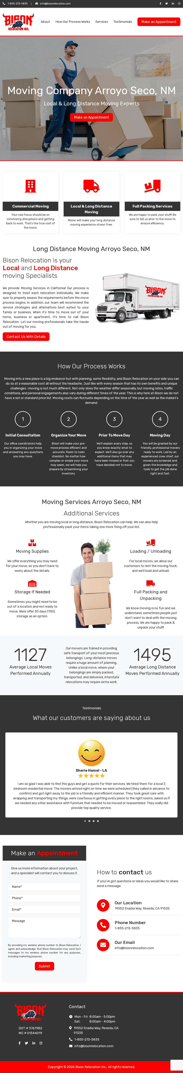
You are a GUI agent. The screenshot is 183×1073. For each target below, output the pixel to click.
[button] (85, 821)
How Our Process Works (72, 22)
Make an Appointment (158, 22)
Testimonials (122, 22)
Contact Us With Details (26, 336)
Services (101, 22)
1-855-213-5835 (18, 3)
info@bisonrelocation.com (55, 3)
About (45, 22)
